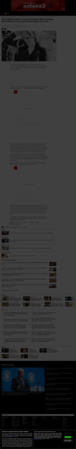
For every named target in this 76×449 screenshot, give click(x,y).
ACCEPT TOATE (68, 437)
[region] (38, 439)
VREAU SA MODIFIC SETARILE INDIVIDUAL (68, 440)
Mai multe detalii (15, 436)
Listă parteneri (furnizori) (38, 439)
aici (2, 443)
